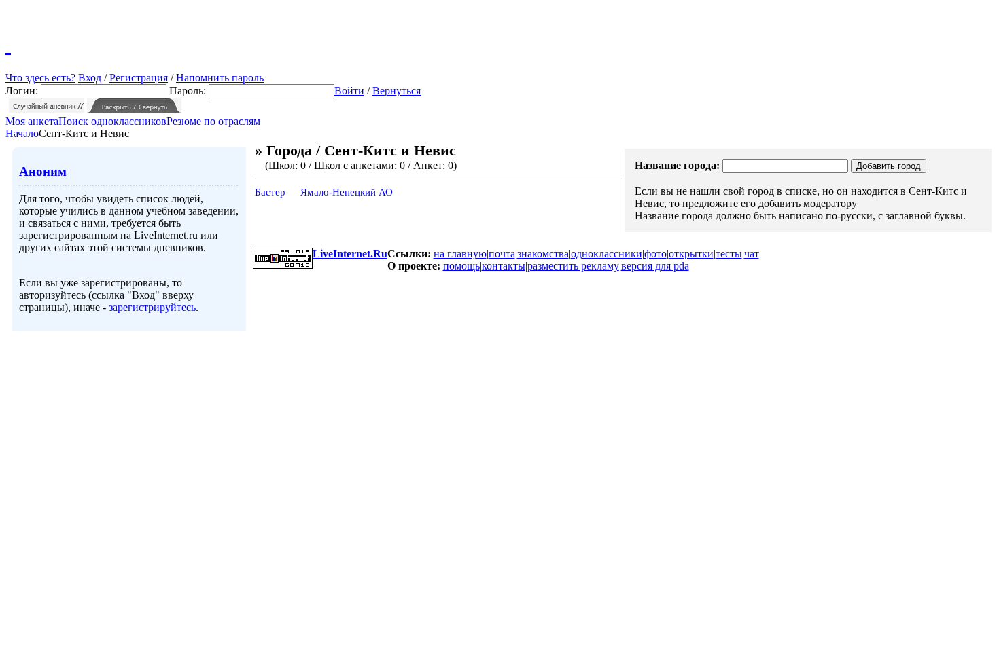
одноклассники (606, 253)
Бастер (270, 192)
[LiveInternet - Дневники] (8, 44)
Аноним (43, 171)
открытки (691, 253)
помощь (461, 266)
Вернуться (396, 90)
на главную (460, 253)
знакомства (543, 253)
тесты (729, 253)
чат (751, 253)
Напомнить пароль (220, 78)
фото (655, 253)
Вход (89, 78)
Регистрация (138, 78)
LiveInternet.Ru (350, 253)
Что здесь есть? (40, 78)
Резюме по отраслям (213, 121)
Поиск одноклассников (112, 121)
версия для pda (655, 266)
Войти (349, 90)
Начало (22, 133)
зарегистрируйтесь (152, 307)
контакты (503, 266)
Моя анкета (31, 121)
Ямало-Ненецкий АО (346, 192)
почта (502, 253)
